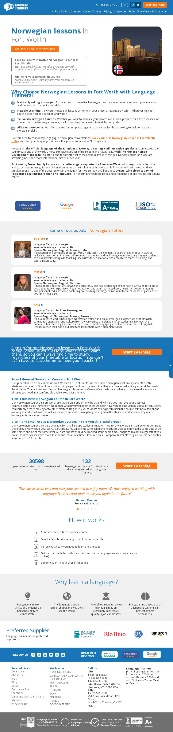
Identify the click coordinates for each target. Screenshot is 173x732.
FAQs (132, 11)
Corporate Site (20, 689)
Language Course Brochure (27, 696)
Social (14, 686)
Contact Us (17, 671)
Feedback (17, 693)
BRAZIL (54, 686)
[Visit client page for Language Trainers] (108, 722)
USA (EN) (55, 672)
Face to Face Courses (68, 11)
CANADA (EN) (57, 675)
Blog (14, 682)
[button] (78, 509)
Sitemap (16, 700)
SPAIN (53, 693)
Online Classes (92, 11)
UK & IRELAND (58, 679)
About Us (17, 675)
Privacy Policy (19, 703)
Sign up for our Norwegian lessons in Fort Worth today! (55, 349)
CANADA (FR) (75, 675)
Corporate (120, 11)
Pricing (108, 11)
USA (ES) (66, 672)
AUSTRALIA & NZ (59, 683)
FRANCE (54, 701)
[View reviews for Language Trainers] (139, 722)
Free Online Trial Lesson (152, 11)
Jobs (14, 678)
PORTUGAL (56, 697)
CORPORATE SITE (60, 704)
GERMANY (55, 690)
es (138, 4)
